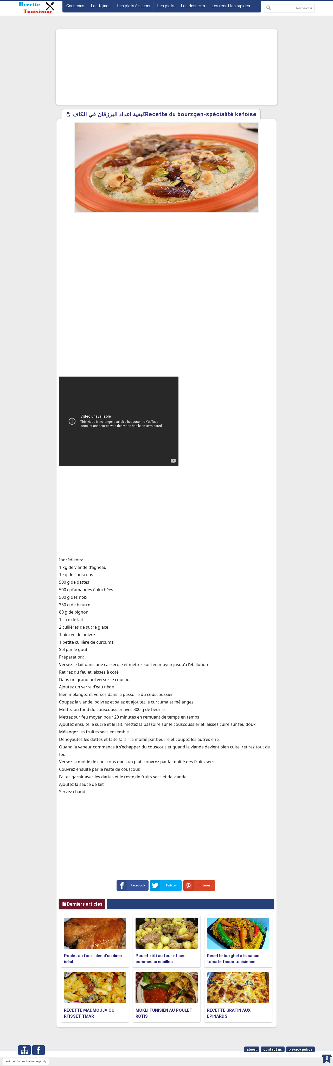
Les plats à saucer (134, 5)
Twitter (171, 885)
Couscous (75, 5)
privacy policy (300, 1049)
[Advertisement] (166, 67)
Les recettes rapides (231, 5)
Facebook (138, 885)
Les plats (165, 5)
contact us (272, 1049)
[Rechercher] (269, 8)
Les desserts (193, 5)
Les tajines (101, 5)
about (252, 1049)
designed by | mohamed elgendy (25, 1061)
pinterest (204, 885)
